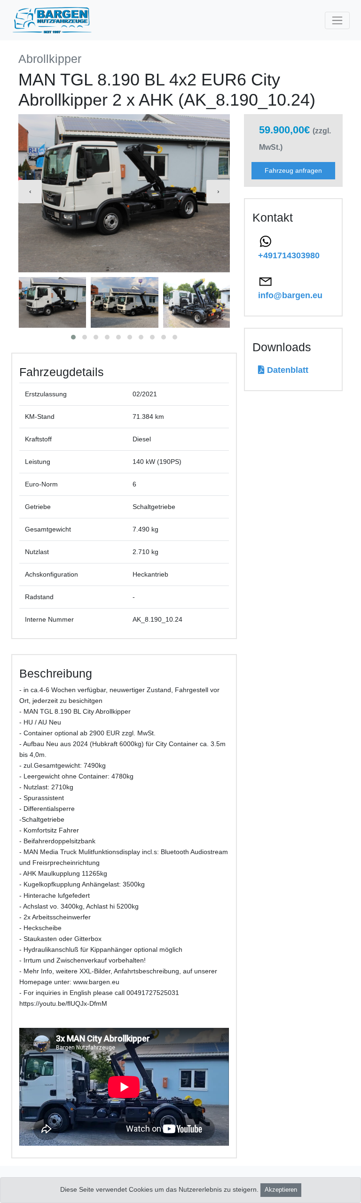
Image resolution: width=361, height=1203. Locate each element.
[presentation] (30, 191)
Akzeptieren (281, 1190)
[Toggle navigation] (337, 20)
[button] (73, 337)
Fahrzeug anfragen (293, 170)
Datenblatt (286, 370)
